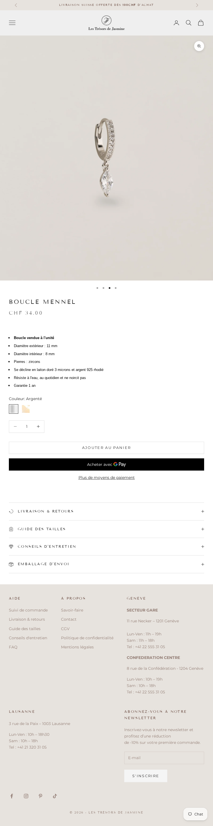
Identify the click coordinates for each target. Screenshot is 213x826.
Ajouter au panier (106, 447)
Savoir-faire (72, 610)
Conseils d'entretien (28, 637)
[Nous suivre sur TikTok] (55, 796)
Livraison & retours (27, 619)
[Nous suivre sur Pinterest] (40, 796)
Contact (69, 619)
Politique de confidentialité (87, 637)
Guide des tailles (24, 628)
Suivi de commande (28, 610)
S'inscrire (145, 776)
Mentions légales (77, 647)
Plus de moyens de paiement (106, 477)
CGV (65, 628)
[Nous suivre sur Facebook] (11, 796)
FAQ (13, 647)
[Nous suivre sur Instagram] (26, 796)
